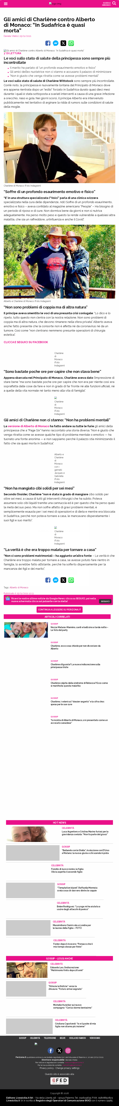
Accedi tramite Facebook (61, 572)
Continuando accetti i (59, 549)
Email (37, 541)
